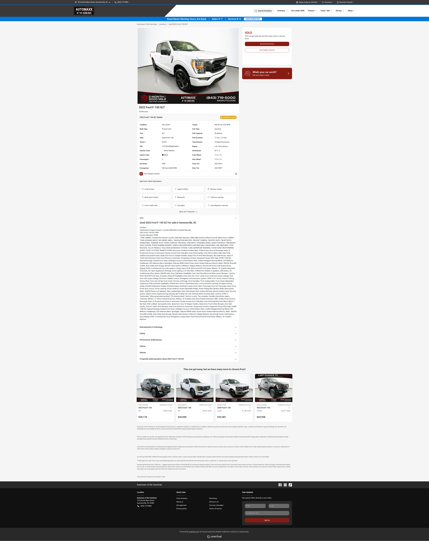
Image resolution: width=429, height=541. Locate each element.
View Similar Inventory (267, 50)
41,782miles (246, 411)
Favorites (328, 2)
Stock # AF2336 (262, 405)
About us (179, 502)
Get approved (181, 505)
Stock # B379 (182, 405)
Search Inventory (265, 11)
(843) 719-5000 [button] (122, 2)
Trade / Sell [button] (325, 11)
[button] (93, 2)
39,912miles (207, 411)
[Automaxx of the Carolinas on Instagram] (284, 484)
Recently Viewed (346, 2)
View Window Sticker (152, 174)
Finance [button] (311, 11)
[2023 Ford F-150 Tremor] (273, 388)
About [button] (350, 11)
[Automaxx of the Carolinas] (84, 11)
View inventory (181, 498)
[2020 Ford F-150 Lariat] (234, 388)
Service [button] (339, 11)
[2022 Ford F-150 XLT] (194, 388)
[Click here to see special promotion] (214, 19)
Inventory (162, 24)
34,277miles (286, 411)
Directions (213, 498)
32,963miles (167, 411)
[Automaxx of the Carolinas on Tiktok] (289, 484)
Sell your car (214, 502)
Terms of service (215, 509)
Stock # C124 (221, 405)
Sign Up (267, 520)
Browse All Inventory (267, 44)
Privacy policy (181, 509)
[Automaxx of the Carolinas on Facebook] (279, 484)
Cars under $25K (297, 11)
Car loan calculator (216, 505)
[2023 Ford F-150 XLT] (155, 388)
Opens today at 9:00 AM (308, 2)
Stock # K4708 (143, 405)
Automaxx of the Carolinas (147, 24)
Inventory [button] (281, 11)
